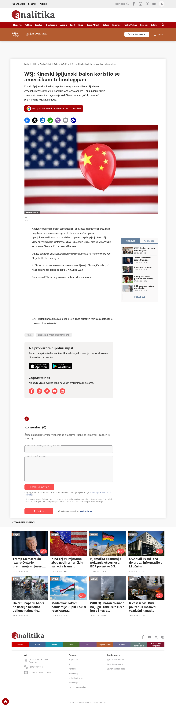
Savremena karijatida (156, 644)
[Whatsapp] (50, 120)
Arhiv (71, 664)
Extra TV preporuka (115, 664)
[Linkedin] (42, 120)
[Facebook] (27, 120)
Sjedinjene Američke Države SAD (53, 335)
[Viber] (58, 120)
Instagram (140, 4)
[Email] (65, 120)
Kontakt (72, 669)
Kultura (105, 25)
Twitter (147, 4)
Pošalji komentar (39, 487)
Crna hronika (51, 25)
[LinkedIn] (62, 391)
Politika (28, 25)
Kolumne (32, 3)
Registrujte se (86, 511)
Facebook (133, 4)
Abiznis (63, 25)
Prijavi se (39, 511)
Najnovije (17, 25)
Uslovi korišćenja (76, 678)
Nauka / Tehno (130, 25)
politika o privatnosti (97, 492)
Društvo (38, 25)
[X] (47, 391)
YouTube (154, 4)
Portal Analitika (30, 64)
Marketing (73, 673)
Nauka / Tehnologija (139, 644)
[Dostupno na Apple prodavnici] (39, 366)
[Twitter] (35, 120)
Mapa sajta (73, 682)
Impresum (73, 659)
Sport (72, 25)
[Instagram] (39, 391)
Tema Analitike (18, 3)
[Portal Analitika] (33, 15)
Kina (29, 335)
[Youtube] (54, 391)
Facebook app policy (77, 687)
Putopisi (43, 3)
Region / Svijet (92, 25)
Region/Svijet (45, 64)
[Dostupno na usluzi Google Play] (62, 366)
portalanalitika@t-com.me (40, 672)
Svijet (56, 64)
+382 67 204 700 (36, 667)
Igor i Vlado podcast (115, 659)
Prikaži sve (139, 297)
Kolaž (80, 25)
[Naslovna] (5, 701)
